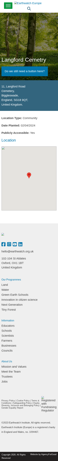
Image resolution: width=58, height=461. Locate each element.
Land (4, 284)
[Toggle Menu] (8, 5)
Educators (8, 325)
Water (5, 289)
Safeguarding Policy (22, 403)
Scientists (7, 335)
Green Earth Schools (14, 294)
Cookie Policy (23, 400)
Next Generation (12, 304)
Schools (6, 330)
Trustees (7, 376)
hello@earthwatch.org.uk (17, 251)
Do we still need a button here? (25, 71)
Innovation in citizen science (19, 299)
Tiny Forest (8, 309)
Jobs (4, 381)
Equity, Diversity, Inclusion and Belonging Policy (20, 404)
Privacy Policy (8, 400)
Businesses (8, 345)
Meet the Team (11, 371)
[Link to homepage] (28, 3)
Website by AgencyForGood (43, 454)
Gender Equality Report (12, 408)
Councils (7, 350)
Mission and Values (13, 366)
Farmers (6, 340)
